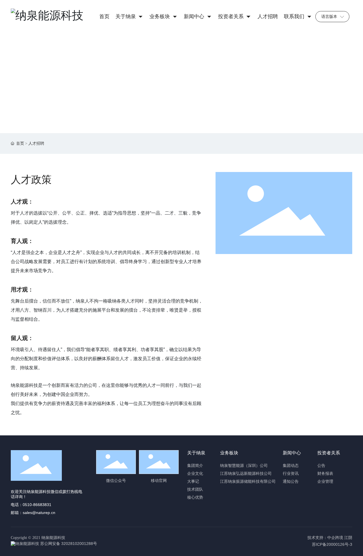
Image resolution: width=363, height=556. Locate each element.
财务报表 (325, 473)
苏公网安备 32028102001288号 (68, 543)
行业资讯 (291, 473)
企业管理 (325, 481)
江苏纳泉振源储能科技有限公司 (248, 481)
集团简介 (195, 465)
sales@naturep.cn (39, 512)
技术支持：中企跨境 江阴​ (329, 538)
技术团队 (195, 489)
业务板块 (229, 452)
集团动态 (291, 465)
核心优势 (195, 497)
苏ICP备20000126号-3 (332, 544)
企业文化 (195, 473)
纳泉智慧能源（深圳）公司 (244, 465)
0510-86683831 (37, 504)
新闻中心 (292, 452)
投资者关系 (328, 452)
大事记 (193, 481)
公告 (321, 465)
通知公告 (291, 481)
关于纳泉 (196, 452)
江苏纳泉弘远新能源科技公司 (246, 473)
